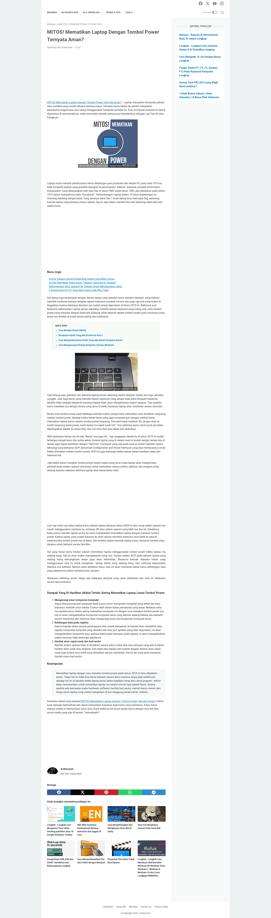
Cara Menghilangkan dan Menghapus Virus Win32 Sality (120, 828)
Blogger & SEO (70, 12)
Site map (133, 906)
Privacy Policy (161, 906)
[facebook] (200, 3)
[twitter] (207, 3)
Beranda (52, 12)
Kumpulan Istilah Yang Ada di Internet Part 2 (80, 335)
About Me (121, 906)
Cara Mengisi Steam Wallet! (72, 330)
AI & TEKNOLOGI (91, 12)
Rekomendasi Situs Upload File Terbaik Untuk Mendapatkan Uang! (85, 286)
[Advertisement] (106, 75)
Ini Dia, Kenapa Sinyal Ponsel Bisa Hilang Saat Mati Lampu (81, 278)
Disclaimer (108, 906)
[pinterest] (106, 792)
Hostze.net (145, 913)
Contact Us (146, 906)
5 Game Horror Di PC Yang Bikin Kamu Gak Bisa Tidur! (79, 290)
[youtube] (215, 3)
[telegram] (154, 792)
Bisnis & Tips (113, 12)
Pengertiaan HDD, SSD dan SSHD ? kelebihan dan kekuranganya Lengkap (60, 862)
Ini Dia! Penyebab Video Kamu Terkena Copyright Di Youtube (82, 282)
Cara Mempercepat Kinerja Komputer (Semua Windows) (86, 345)
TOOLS (129, 12)
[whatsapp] (130, 792)
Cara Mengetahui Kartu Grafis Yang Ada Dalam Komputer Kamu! (90, 340)
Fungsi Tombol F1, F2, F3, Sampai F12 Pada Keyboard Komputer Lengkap (198, 71)
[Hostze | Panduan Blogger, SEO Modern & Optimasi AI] (59, 3)
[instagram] (222, 3)
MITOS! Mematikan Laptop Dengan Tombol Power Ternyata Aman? (84, 102)
